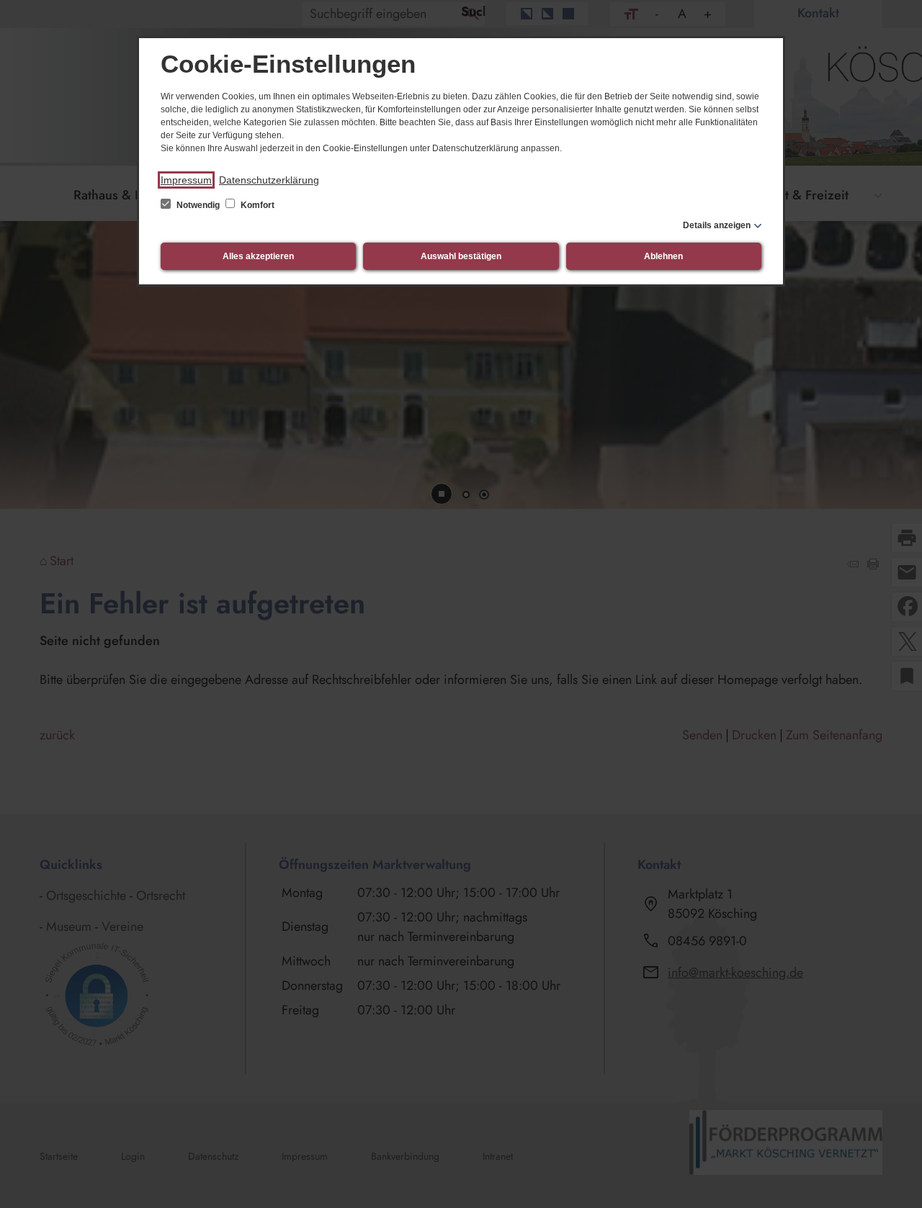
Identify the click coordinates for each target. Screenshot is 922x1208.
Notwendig (198, 205)
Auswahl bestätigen (461, 256)
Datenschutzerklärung (269, 180)
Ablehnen (663, 256)
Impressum (186, 180)
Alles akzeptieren (258, 256)
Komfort (256, 205)
